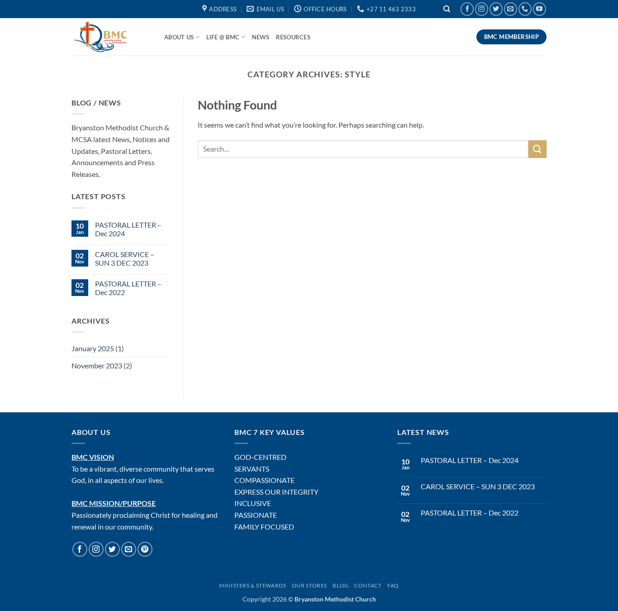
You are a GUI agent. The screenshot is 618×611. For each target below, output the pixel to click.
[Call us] (525, 8)
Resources (293, 37)
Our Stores (309, 585)
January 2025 (92, 348)
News (261, 37)
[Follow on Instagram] (481, 8)
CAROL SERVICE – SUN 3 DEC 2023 (124, 258)
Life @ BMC (223, 37)
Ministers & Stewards (252, 585)
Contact (367, 585)
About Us (179, 37)
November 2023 (96, 365)
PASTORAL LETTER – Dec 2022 (128, 287)
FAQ (393, 585)
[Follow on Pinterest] (145, 549)
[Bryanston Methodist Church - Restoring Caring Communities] (111, 37)
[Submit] (537, 149)
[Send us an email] (510, 8)
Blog (340, 585)
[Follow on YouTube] (539, 8)
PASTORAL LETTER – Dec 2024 (128, 229)
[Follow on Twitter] (496, 8)
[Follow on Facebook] (467, 8)
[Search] (447, 9)
